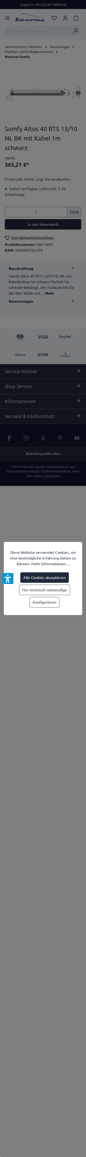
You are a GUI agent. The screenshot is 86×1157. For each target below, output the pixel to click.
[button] (7, 578)
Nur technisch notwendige (44, 590)
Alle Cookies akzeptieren (44, 577)
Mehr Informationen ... (50, 564)
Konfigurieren (44, 602)
